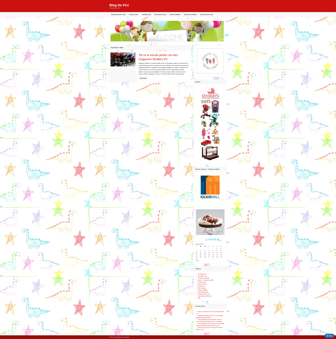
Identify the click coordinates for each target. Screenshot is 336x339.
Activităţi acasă (146, 14)
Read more (143, 78)
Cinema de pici (133, 14)
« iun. (197, 261)
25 (200, 257)
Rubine (127, 337)
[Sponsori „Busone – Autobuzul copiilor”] (210, 187)
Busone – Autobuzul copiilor (206, 280)
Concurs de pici (202, 284)
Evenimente (201, 286)
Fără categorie (202, 288)
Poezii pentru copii (160, 14)
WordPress (119, 337)
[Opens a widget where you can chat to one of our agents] (329, 336)
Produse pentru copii (206, 14)
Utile (199, 298)
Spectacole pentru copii (118, 14)
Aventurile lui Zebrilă (190, 14)
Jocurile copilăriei (174, 14)
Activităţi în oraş (202, 276)
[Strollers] (210, 123)
